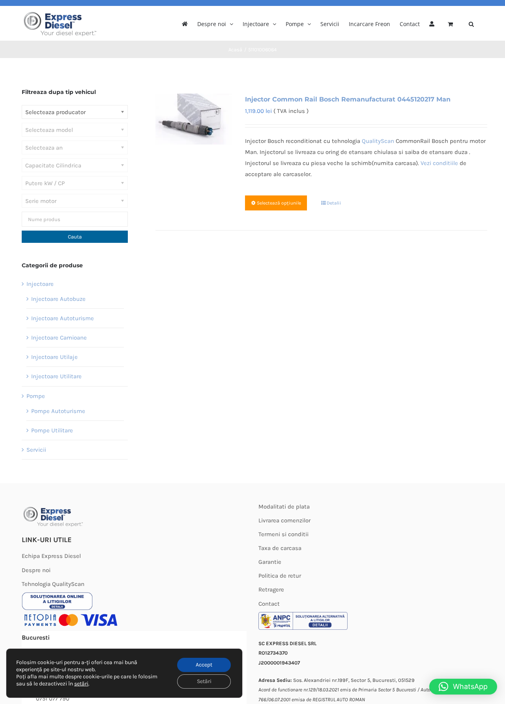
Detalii (334, 203)
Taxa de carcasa (279, 548)
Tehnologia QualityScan (53, 584)
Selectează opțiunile (279, 203)
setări (81, 683)
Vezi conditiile (439, 163)
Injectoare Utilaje (54, 356)
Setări (204, 681)
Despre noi (36, 570)
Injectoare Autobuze (58, 298)
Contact (269, 603)
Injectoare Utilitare (56, 376)
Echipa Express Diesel (51, 555)
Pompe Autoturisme (58, 411)
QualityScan (378, 141)
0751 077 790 (52, 698)
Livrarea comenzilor (284, 520)
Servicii (36, 449)
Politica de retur (279, 575)
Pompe (35, 396)
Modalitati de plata (284, 506)
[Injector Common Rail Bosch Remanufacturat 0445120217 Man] (193, 119)
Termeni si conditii (283, 534)
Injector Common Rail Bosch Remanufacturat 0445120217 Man (348, 99)
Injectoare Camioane (59, 337)
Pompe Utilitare (52, 430)
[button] (471, 23)
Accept (204, 664)
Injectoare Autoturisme (62, 318)
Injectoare (40, 283)
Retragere (271, 589)
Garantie (269, 561)
